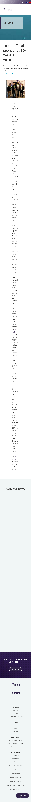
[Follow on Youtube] (18, 693)
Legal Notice (15, 770)
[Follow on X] (15, 693)
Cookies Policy (15, 774)
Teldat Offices (15, 758)
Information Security (15, 781)
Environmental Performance (15, 716)
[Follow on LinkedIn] (12, 693)
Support (29, 1)
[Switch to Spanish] (30, 3)
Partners (22, 1)
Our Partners (15, 762)
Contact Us (15, 755)
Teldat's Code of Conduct (15, 740)
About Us (15, 1)
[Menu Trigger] (27, 10)
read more (16, 538)
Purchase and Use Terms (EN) (15, 785)
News (15, 725)
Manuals (15, 732)
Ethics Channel (15, 747)
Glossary (2, 1)
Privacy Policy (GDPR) (15, 766)
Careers (15, 713)
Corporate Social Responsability (15, 743)
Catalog (9, 1)
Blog (23, 3)
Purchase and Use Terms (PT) (15, 789)
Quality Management (15, 777)
